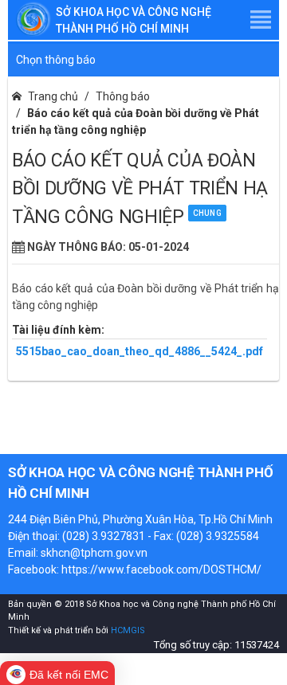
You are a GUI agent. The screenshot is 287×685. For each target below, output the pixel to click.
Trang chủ (53, 96)
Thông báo (123, 96)
